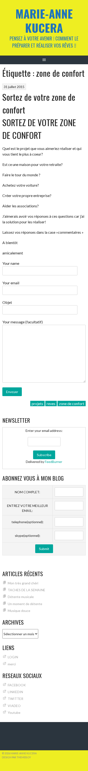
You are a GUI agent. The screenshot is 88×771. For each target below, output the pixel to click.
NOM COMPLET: (27, 492)
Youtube (14, 713)
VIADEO (14, 706)
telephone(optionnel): (27, 522)
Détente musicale (21, 597)
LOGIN (13, 657)
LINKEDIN (15, 692)
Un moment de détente (25, 604)
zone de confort (71, 403)
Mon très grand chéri (23, 583)
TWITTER (15, 699)
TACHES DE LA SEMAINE (26, 590)
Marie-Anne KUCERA (44, 20)
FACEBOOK (17, 685)
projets (37, 403)
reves (51, 403)
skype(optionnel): (27, 536)
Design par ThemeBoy (16, 757)
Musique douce (19, 611)
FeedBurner (53, 462)
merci (12, 664)
